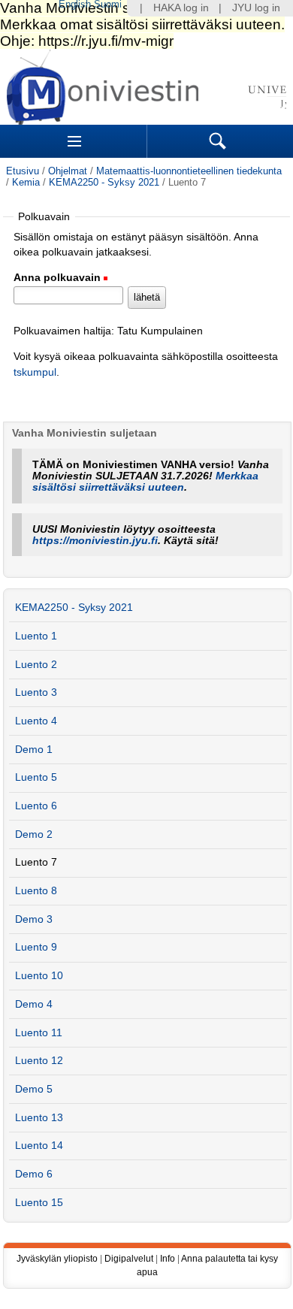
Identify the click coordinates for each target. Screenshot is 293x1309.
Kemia (26, 182)
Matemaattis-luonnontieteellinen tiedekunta (189, 171)
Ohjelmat (67, 171)
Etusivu (22, 171)
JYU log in (256, 8)
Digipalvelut (128, 1258)
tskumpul (35, 372)
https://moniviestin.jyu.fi (95, 540)
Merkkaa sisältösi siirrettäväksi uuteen (145, 481)
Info (167, 1258)
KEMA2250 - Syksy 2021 (104, 182)
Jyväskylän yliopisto (57, 1258)
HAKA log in (181, 8)
